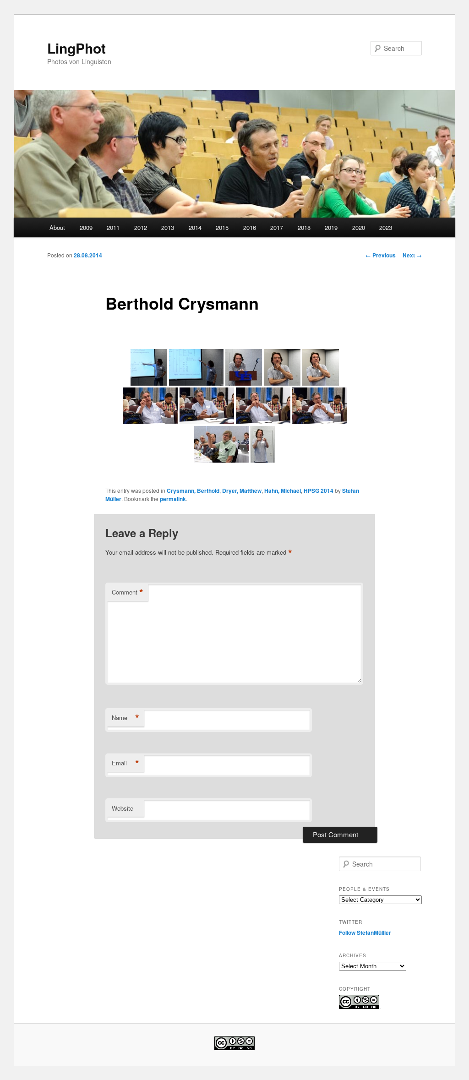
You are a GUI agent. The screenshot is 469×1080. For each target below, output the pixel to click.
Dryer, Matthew (242, 490)
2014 (195, 227)
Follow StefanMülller (365, 932)
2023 (385, 227)
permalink (173, 499)
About (57, 227)
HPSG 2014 (318, 490)
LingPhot (76, 48)
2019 (331, 227)
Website (122, 808)
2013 (167, 227)
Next (412, 255)
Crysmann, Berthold (193, 490)
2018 (304, 227)
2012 (140, 227)
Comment (127, 592)
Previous (380, 255)
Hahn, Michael (282, 490)
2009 (86, 227)
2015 (222, 227)
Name (125, 717)
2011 (113, 227)
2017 (276, 227)
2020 (358, 227)
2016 (249, 227)
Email (125, 763)
